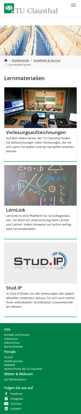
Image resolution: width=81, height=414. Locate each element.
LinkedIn (15, 408)
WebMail (9, 365)
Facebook (16, 394)
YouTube (15, 403)
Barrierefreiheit (13, 346)
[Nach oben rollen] (72, 405)
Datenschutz (12, 342)
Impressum (11, 339)
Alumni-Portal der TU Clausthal (23, 369)
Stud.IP (8, 357)
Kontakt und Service (16, 335)
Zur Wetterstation (15, 379)
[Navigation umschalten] (73, 5)
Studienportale (13, 361)
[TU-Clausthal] (31, 8)
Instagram (16, 399)
